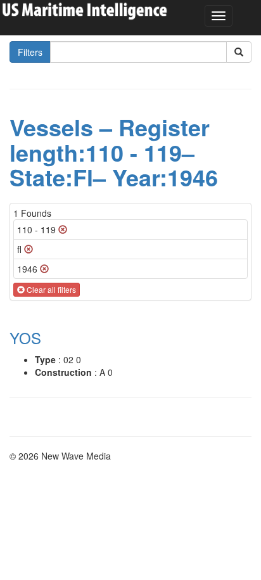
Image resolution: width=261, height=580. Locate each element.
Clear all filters (50, 289)
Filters (30, 52)
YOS (25, 337)
